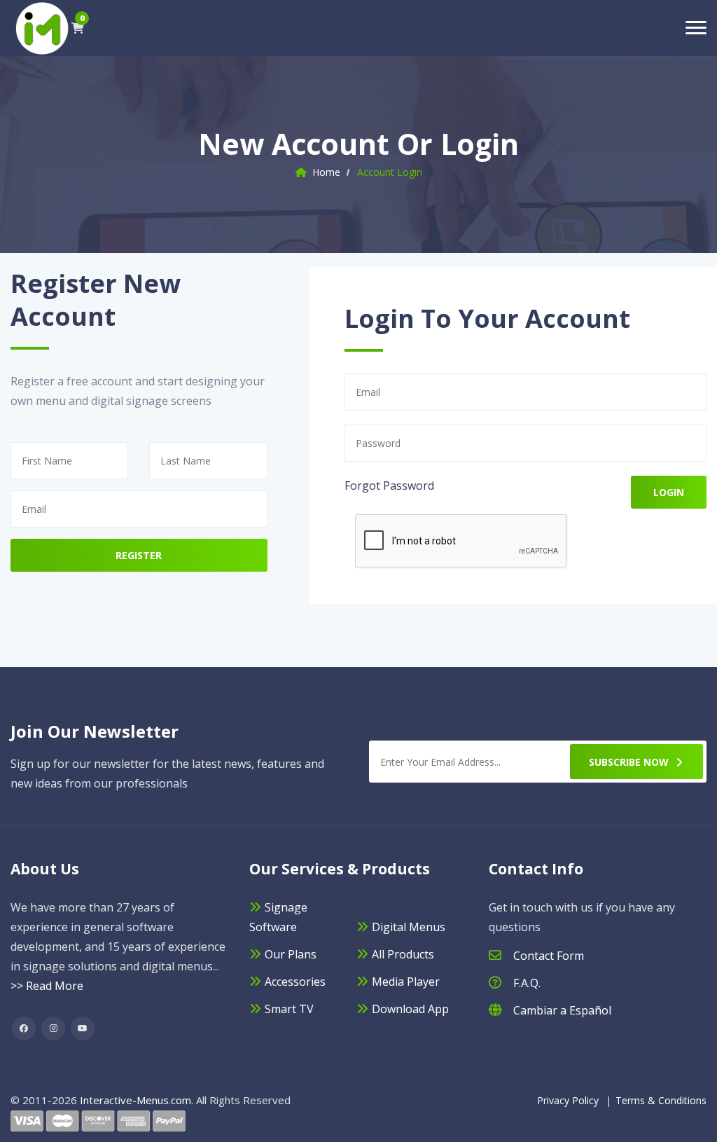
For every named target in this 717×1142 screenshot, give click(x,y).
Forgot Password (389, 485)
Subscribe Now (629, 762)
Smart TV (289, 1009)
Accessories (295, 981)
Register (139, 555)
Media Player (406, 981)
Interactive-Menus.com (135, 1100)
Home (326, 172)
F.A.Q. (527, 983)
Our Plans (290, 954)
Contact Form (548, 955)
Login (668, 492)
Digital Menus (408, 927)
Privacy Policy (568, 1100)
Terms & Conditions (660, 1100)
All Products (403, 954)
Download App (410, 1009)
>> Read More (47, 985)
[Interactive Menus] (41, 26)
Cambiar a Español (562, 1010)
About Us (45, 869)
